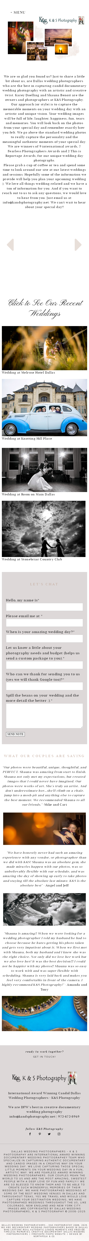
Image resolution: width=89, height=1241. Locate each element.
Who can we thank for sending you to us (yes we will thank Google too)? (43, 677)
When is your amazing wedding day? (39, 632)
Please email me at (23, 616)
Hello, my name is (22, 600)
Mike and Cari (55, 804)
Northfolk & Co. (44, 1236)
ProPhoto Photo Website (49, 1234)
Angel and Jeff (57, 885)
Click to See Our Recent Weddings (44, 308)
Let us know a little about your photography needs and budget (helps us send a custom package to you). (43, 652)
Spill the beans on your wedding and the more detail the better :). (42, 698)
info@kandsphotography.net (26, 202)
